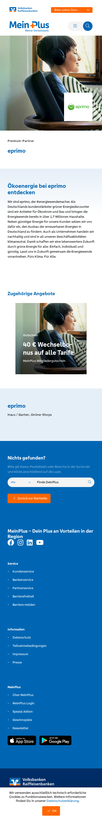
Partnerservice (23, 588)
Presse (17, 662)
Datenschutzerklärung (62, 801)
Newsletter (20, 728)
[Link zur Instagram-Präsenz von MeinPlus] (20, 543)
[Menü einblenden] (75, 26)
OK (54, 811)
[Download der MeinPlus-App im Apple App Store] (22, 741)
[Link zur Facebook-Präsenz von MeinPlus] (11, 543)
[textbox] (72, 10)
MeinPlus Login (23, 703)
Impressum (20, 654)
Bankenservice (23, 580)
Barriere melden (24, 605)
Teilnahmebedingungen (29, 646)
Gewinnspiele (22, 720)
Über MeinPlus (23, 695)
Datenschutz (22, 637)
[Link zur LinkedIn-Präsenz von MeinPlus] (30, 543)
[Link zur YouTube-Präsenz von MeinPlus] (40, 543)
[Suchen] (89, 482)
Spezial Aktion (23, 712)
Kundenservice (23, 571)
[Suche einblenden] (88, 26)
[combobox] (72, 10)
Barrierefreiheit (23, 596)
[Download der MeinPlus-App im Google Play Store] (55, 741)
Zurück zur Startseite (32, 498)
